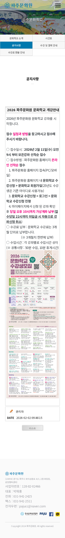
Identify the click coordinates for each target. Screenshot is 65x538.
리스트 (32, 428)
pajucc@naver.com (32, 506)
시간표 (48, 38)
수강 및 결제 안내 (48, 45)
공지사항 (16, 45)
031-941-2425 (22, 496)
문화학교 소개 (16, 38)
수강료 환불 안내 (16, 52)
